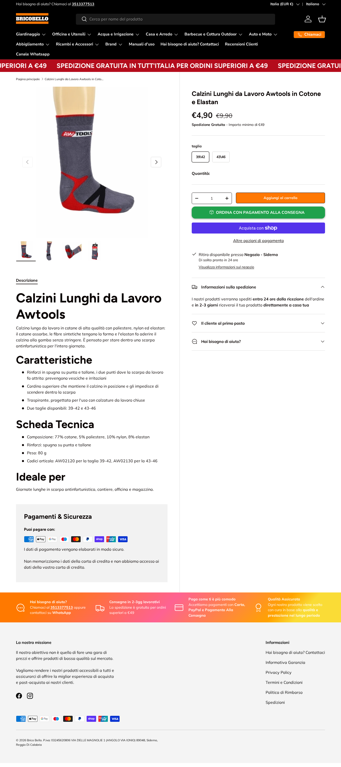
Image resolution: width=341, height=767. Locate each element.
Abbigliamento (30, 44)
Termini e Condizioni (284, 682)
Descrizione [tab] (27, 280)
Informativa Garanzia (285, 662)
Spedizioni (275, 702)
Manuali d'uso (142, 44)
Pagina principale (28, 79)
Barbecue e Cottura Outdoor (210, 34)
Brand (111, 44)
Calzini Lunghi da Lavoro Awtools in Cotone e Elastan (75, 79)
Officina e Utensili (68, 34)
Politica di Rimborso (284, 692)
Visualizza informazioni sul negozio (226, 267)
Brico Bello (34, 740)
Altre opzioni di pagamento (258, 240)
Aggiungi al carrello (280, 198)
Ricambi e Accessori (74, 44)
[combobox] (175, 18)
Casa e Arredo (159, 34)
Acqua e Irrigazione (116, 34)
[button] (322, 18)
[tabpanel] (92, 391)
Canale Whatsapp (33, 54)
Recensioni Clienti (241, 44)
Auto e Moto (260, 34)
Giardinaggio (28, 34)
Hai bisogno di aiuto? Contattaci (190, 44)
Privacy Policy (279, 672)
